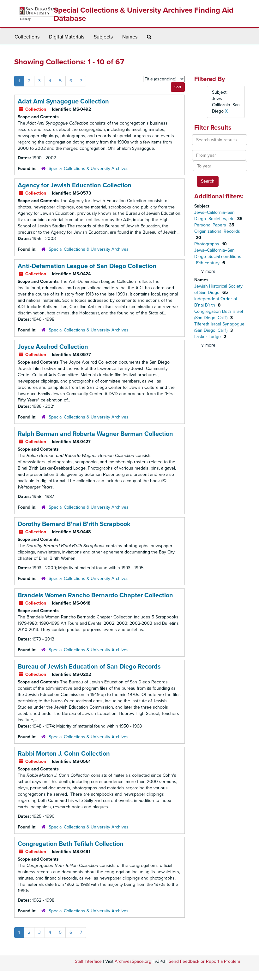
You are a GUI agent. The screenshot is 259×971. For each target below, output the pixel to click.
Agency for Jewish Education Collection (74, 185)
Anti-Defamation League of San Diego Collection (87, 266)
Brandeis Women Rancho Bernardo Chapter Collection (95, 595)
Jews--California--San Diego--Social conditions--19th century (218, 257)
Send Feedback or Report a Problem (204, 961)
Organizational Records (217, 231)
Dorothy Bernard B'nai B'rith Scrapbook (74, 524)
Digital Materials (66, 37)
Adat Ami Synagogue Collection (63, 101)
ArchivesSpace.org (133, 961)
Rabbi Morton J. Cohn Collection (64, 753)
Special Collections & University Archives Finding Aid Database (143, 14)
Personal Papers (210, 225)
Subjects (103, 37)
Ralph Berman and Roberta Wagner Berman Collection (95, 434)
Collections (27, 37)
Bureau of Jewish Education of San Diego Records (89, 666)
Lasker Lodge (208, 336)
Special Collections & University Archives (89, 168)
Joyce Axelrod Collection (53, 347)
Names (129, 37)
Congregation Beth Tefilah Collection (70, 844)
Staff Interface (88, 961)
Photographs (207, 244)
